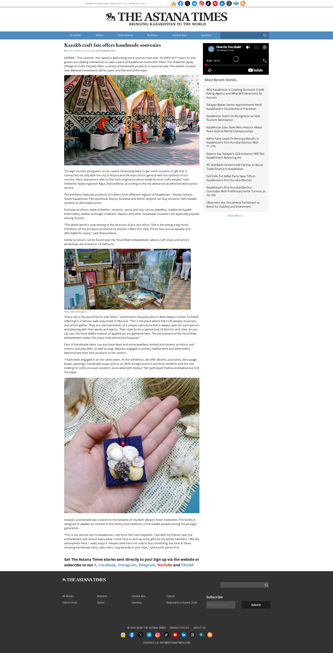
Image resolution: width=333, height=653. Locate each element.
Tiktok (186, 564)
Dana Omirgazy (75, 50)
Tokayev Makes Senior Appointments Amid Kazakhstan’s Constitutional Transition (234, 106)
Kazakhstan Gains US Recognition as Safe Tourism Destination (233, 118)
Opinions (206, 35)
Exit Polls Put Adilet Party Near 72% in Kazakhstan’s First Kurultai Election (230, 178)
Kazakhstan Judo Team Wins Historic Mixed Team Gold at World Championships (234, 129)
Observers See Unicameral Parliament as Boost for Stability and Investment (233, 204)
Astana (91, 50)
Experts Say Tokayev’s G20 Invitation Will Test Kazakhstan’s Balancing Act (235, 155)
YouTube (164, 564)
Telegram (147, 564)
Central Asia (179, 35)
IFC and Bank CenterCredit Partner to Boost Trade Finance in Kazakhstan (234, 167)
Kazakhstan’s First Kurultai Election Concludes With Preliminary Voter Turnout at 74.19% (235, 191)
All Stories (75, 35)
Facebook (107, 564)
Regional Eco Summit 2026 (181, 602)
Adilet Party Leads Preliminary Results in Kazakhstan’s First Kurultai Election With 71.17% (232, 142)
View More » (236, 215)
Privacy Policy (179, 627)
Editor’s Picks (69, 602)
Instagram (127, 564)
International (125, 35)
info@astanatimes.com (175, 642)
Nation (100, 35)
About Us (199, 627)
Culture (170, 596)
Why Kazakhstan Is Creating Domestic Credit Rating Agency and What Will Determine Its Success (235, 93)
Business (152, 35)
